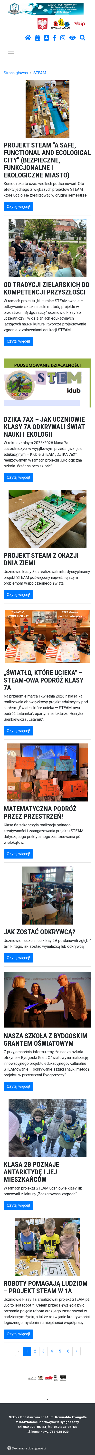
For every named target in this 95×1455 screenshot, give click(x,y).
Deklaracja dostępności (29, 1448)
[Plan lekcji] (37, 38)
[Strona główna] (28, 38)
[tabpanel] (47, 1378)
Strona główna (16, 73)
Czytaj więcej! (18, 206)
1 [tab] (47, 1399)
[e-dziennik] (46, 38)
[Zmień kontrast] (72, 38)
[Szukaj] (82, 38)
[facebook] (54, 38)
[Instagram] (62, 38)
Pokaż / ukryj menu (10, 51)
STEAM (39, 73)
